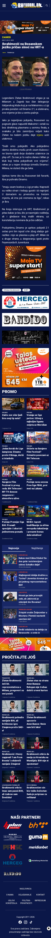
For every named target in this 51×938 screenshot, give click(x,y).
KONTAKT (40, 895)
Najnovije (13, 548)
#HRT (26, 290)
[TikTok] (31, 922)
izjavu (40, 135)
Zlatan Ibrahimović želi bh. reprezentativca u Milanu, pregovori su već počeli (13, 687)
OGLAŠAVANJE (24, 895)
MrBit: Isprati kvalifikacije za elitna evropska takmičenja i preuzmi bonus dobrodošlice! (38, 528)
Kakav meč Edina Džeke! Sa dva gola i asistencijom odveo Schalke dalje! (33, 561)
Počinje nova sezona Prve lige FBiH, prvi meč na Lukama (37, 485)
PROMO (9, 391)
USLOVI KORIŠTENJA (11, 901)
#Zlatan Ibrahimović (12, 290)
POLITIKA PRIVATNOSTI (26, 901)
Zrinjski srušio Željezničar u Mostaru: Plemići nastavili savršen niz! (33, 615)
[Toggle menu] (4, 5)
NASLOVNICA (25, 889)
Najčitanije (37, 548)
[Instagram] (25, 922)
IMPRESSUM (40, 900)
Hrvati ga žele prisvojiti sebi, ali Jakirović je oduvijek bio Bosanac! (30, 598)
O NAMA (9, 895)
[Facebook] (20, 922)
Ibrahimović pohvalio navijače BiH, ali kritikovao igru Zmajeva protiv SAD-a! (13, 724)
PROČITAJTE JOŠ (18, 657)
